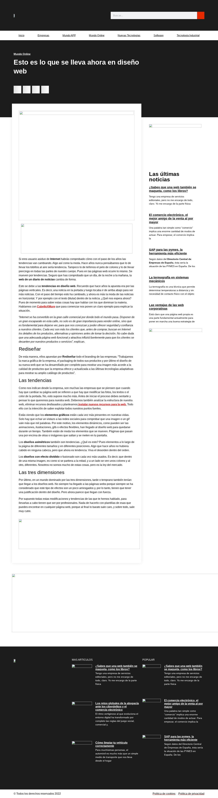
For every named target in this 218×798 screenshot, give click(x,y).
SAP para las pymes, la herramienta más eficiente (168, 251)
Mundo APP (69, 35)
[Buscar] (200, 15)
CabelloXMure (46, 306)
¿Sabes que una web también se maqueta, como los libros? (172, 189)
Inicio (21, 35)
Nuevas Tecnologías (129, 35)
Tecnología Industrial (188, 35)
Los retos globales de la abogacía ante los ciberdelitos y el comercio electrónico (117, 706)
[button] (17, 89)
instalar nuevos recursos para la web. (102, 404)
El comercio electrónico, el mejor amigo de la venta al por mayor (171, 218)
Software (159, 35)
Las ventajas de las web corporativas (166, 307)
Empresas (43, 35)
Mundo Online (96, 35)
